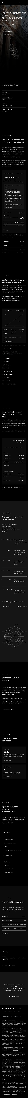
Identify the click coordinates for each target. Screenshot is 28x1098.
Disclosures (10, 1011)
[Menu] (25, 2)
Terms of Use (17, 1011)
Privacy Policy (4, 1011)
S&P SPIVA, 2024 (7, 760)
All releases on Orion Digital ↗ (9, 965)
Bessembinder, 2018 (8, 776)
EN (19, 2)
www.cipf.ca (15, 1050)
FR (21, 2)
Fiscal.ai (19, 1092)
